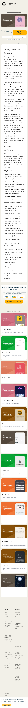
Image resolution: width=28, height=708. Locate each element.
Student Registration (8, 663)
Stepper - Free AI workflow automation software (8, 640)
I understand (6, 705)
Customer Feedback (8, 656)
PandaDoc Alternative (17, 677)
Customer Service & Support (14, 39)
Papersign (6, 618)
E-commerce (7, 647)
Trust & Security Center (18, 624)
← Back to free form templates (14, 12)
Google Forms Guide (19, 630)
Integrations (6, 616)
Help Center (17, 612)
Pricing (5, 614)
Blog (16, 616)
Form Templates (7, 628)
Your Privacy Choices (19, 626)
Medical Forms (7, 658)
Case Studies (17, 614)
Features (6, 612)
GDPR (16, 628)
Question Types (7, 623)
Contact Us (6, 688)
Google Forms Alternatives (18, 665)
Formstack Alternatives (17, 662)
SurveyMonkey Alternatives (18, 658)
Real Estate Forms (8, 654)
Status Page (17, 621)
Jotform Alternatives (19, 655)
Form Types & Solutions (7, 626)
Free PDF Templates (8, 630)
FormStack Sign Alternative (18, 671)
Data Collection (7, 650)
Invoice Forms (7, 652)
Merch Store (6, 693)
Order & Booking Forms (7, 37)
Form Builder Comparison (17, 649)
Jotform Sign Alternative (17, 680)
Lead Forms (6, 667)
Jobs (5, 691)
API (15, 618)
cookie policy (23, 701)
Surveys (6, 665)
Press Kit (6, 695)
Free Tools (6, 633)
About (5, 686)
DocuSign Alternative (19, 674)
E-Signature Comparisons (17, 668)
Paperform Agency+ (8, 621)
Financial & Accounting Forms (19, 37)
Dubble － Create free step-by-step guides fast (8, 636)
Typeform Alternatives (17, 653)
